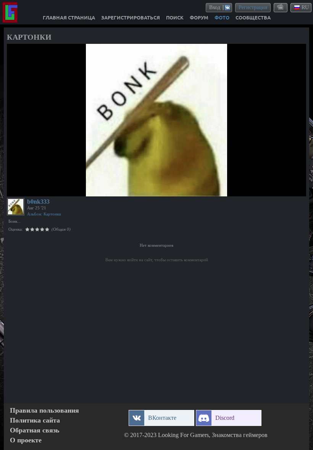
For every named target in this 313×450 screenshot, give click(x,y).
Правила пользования (44, 410)
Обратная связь (35, 430)
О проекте (26, 440)
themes (281, 7)
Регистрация (253, 7)
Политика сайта (35, 420)
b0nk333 (38, 201)
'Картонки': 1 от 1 (30, 189)
